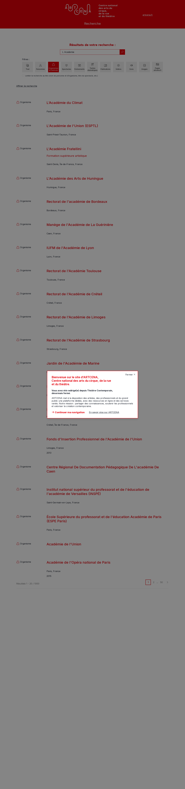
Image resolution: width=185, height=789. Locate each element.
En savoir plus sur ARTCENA (104, 412)
